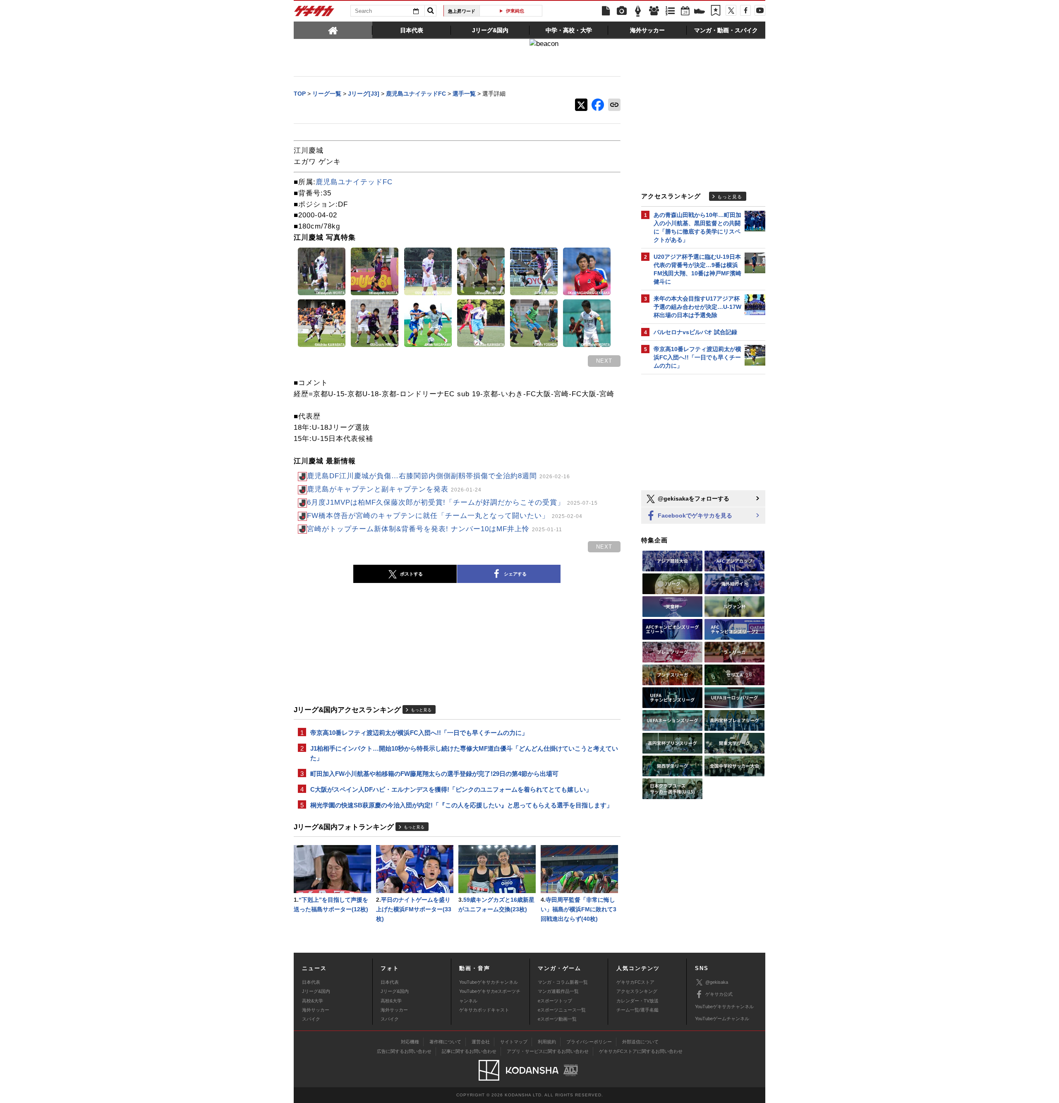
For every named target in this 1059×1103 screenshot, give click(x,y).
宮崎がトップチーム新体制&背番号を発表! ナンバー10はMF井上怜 (434, 529)
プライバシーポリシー (589, 1041)
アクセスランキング (636, 991)
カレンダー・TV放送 (637, 1000)
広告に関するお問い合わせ (404, 1051)
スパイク (311, 1018)
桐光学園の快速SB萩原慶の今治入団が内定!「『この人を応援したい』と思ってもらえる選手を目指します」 (461, 805)
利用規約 (547, 1041)
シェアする (515, 573)
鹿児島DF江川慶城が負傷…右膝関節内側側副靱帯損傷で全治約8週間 (438, 476)
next (604, 361)
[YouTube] (760, 10)
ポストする (411, 573)
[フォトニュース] (622, 11)
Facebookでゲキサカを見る (694, 515)
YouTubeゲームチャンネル (722, 1018)
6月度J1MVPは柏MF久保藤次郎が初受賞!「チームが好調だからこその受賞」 (452, 502)
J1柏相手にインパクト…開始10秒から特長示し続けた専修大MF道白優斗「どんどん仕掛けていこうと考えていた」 (464, 753)
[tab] (333, 30)
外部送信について (640, 1041)
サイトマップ (513, 1041)
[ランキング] (670, 11)
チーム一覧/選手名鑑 (637, 1009)
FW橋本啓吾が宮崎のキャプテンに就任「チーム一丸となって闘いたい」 (444, 516)
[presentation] (333, 30)
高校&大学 (312, 1000)
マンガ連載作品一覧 (558, 991)
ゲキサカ (314, 13)
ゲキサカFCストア (635, 982)
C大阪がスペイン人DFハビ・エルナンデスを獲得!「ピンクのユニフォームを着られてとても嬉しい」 (451, 789)
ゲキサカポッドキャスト (484, 1009)
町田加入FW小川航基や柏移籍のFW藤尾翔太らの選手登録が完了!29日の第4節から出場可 (434, 773)
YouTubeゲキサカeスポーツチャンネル (489, 996)
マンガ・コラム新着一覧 (563, 982)
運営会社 (481, 1041)
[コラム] (638, 11)
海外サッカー (315, 1009)
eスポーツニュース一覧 (562, 1009)
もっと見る (421, 710)
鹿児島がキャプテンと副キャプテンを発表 (394, 489)
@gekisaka (716, 982)
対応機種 (410, 1041)
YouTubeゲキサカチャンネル (488, 982)
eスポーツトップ (555, 1000)
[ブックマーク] (715, 11)
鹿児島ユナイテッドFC (354, 182)
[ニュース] (605, 11)
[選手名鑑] (654, 11)
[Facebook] (745, 10)
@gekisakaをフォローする (692, 498)
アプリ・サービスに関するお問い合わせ (548, 1051)
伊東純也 (514, 10)
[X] (731, 10)
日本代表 (311, 982)
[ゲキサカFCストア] (699, 12)
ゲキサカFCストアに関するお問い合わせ (641, 1051)
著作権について (445, 1041)
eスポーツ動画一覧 (557, 1018)
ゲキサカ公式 (719, 994)
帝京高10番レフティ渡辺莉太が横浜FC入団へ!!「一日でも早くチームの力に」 (419, 732)
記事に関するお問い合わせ (469, 1051)
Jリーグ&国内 (316, 991)
